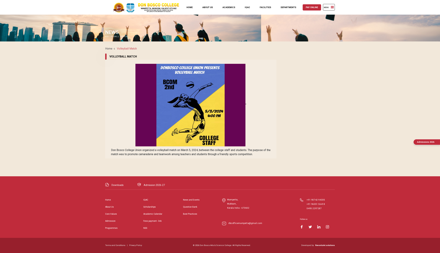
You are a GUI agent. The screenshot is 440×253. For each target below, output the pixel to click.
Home (189, 7)
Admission (110, 221)
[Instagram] (327, 227)
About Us (207, 7)
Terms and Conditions (115, 245)
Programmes (111, 228)
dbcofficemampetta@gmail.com (245, 223)
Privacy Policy (135, 245)
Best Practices (190, 214)
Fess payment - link (152, 221)
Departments (288, 7)
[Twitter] (310, 227)
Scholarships (149, 207)
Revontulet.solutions (325, 245)
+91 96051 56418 (316, 204)
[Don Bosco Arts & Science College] (143, 7)
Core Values (111, 214)
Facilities (265, 7)
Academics (228, 7)
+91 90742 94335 (316, 200)
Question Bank (190, 207)
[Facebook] (301, 227)
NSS (145, 228)
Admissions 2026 (425, 142)
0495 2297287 (314, 208)
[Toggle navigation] (332, 7)
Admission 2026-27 (154, 185)
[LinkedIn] (319, 227)
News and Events (191, 200)
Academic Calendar (152, 214)
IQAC (247, 7)
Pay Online (312, 7)
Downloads (118, 185)
